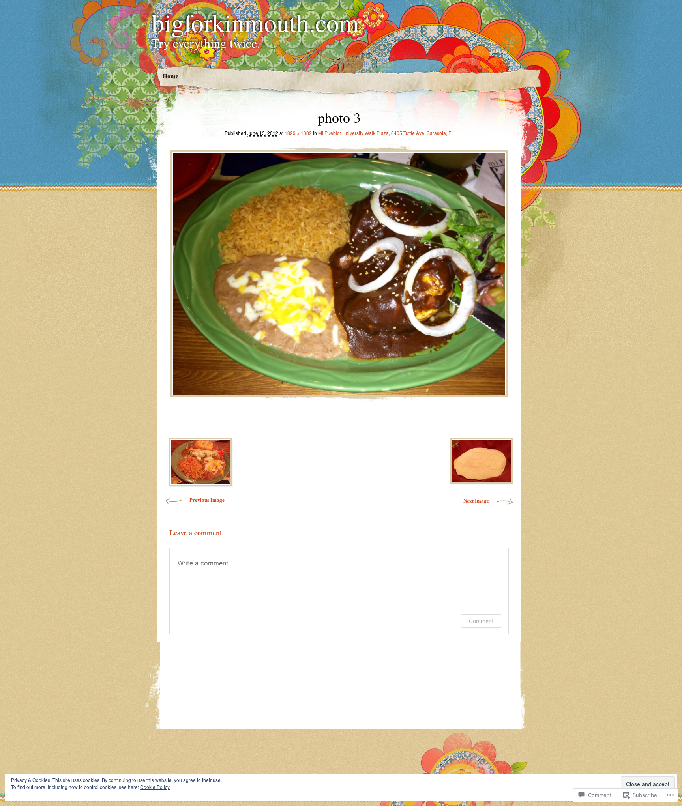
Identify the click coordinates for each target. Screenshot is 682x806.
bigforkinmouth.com (255, 22)
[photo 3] (339, 271)
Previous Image (207, 499)
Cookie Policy (155, 787)
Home (170, 75)
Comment (481, 620)
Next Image (476, 500)
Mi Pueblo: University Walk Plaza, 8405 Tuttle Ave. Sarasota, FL (386, 132)
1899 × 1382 (298, 132)
